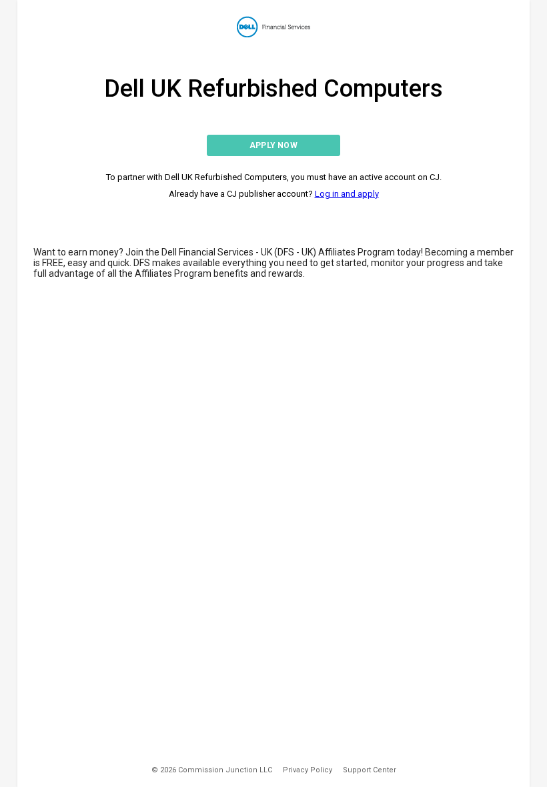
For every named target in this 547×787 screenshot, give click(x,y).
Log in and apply (347, 194)
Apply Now (273, 145)
